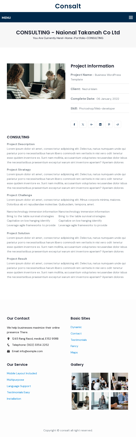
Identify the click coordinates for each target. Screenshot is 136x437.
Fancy (74, 346)
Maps (74, 352)
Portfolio (79, 38)
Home (68, 38)
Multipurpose (15, 380)
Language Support (19, 386)
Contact (76, 333)
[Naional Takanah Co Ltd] (68, 6)
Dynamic (76, 327)
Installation (14, 399)
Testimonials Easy (18, 392)
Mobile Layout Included (22, 373)
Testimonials (79, 340)
